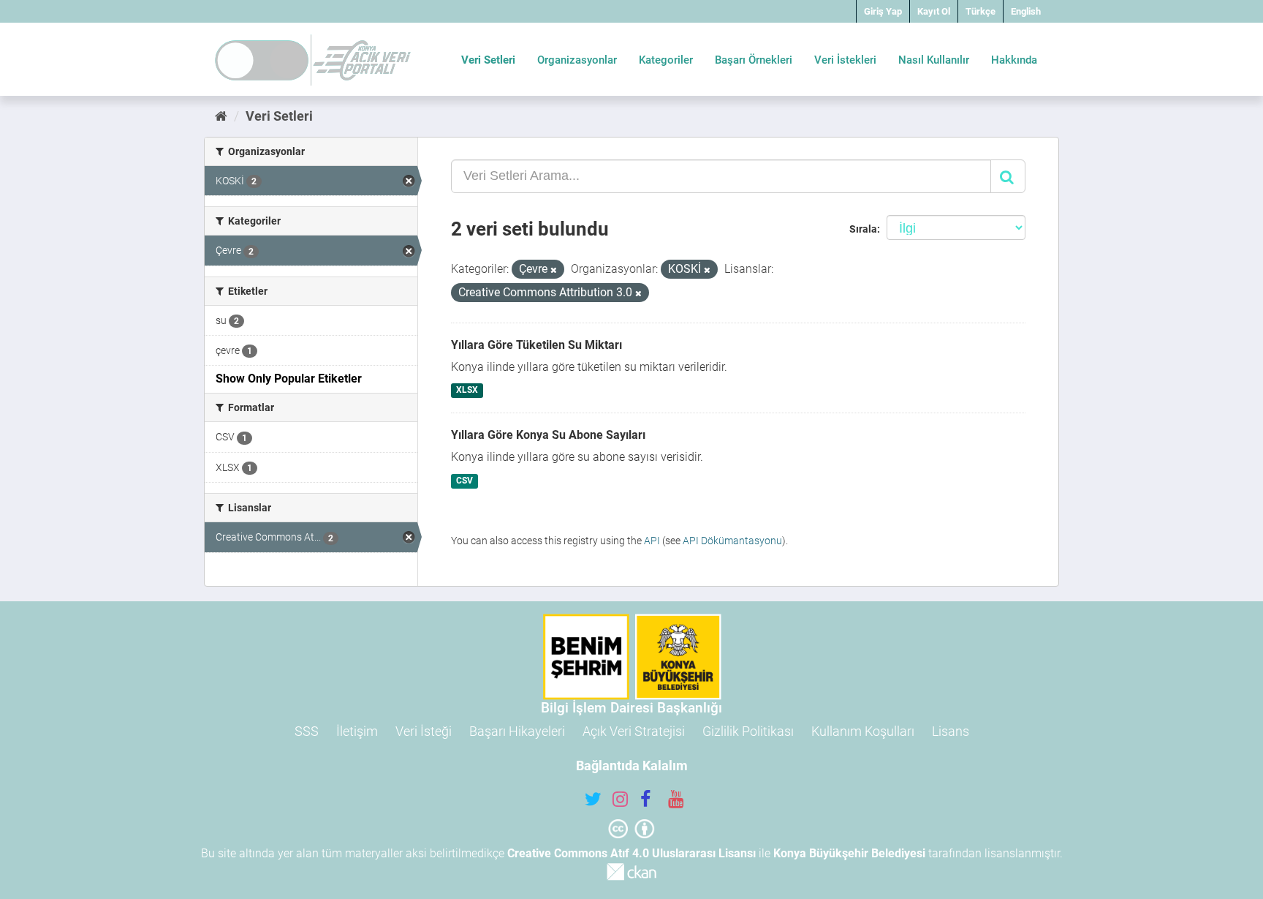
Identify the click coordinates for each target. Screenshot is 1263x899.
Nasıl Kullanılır (933, 60)
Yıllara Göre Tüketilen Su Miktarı (536, 345)
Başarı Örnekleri (753, 60)
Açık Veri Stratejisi (634, 731)
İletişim (357, 731)
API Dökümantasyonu (732, 540)
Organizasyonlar (577, 60)
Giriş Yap (883, 11)
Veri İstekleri (845, 60)
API (652, 540)
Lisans (950, 731)
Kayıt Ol (933, 11)
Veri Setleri (488, 60)
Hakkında (1014, 60)
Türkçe (980, 11)
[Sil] (553, 270)
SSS (307, 731)
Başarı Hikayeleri (517, 731)
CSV (464, 480)
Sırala (863, 229)
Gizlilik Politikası (748, 731)
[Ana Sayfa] (221, 116)
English (1026, 11)
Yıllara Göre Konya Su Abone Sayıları (548, 435)
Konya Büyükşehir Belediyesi (849, 853)
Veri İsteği (423, 731)
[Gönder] (1007, 176)
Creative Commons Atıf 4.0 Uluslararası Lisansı (631, 853)
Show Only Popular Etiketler (289, 378)
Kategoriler (666, 60)
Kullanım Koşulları (862, 731)
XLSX (467, 390)
